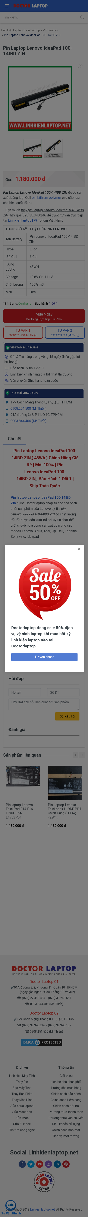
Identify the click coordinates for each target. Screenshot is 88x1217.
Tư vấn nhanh (44, 657)
